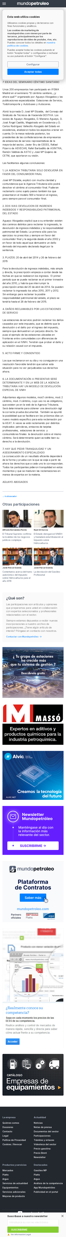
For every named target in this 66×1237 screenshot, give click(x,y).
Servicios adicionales (13, 1192)
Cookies (6, 1144)
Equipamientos (10, 1187)
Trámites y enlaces (44, 1140)
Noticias (38, 1123)
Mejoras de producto (13, 1196)
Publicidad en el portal (46, 1192)
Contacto (7, 1131)
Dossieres (7, 1127)
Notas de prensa (43, 1127)
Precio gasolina (42, 1148)
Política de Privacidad (14, 1140)
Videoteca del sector (45, 1144)
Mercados (7, 1170)
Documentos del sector (46, 1131)
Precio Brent (40, 1153)
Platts (5, 1174)
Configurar (33, 64)
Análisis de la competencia (48, 1183)
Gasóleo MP (40, 1170)
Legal (5, 1135)
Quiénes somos (10, 1123)
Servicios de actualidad (15, 1183)
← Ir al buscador (9, 496)
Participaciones (42, 1135)
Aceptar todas (33, 71)
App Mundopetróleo (44, 1187)
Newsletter (40, 1157)
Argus (5, 1179)
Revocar (17, 1144)
